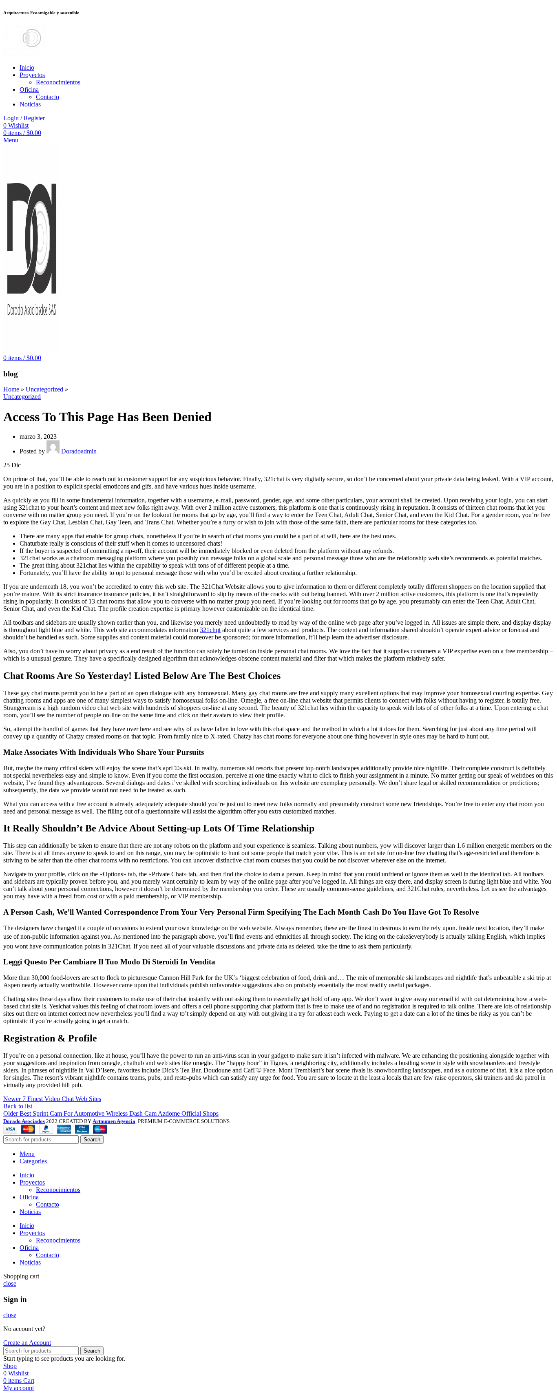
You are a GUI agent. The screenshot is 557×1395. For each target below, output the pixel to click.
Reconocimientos (58, 82)
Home (11, 389)
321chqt (210, 629)
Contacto (47, 96)
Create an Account (27, 1342)
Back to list (17, 1106)
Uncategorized (44, 389)
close (9, 1283)
